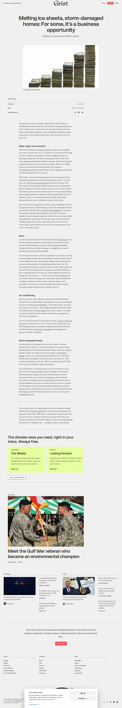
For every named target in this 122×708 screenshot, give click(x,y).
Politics (6, 663)
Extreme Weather (9, 670)
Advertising (78, 668)
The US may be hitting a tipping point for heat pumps (47, 606)
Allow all (82, 693)
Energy (6, 660)
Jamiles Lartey (12, 562)
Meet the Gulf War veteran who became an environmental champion (43, 553)
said (67, 161)
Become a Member (80, 665)
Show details (33, 704)
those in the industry (38, 305)
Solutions (6, 665)
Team (40, 663)
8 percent (64, 276)
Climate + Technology (78, 108)
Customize (81, 698)
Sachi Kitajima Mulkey (104, 596)
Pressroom (42, 673)
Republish (78, 670)
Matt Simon (42, 611)
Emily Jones (69, 603)
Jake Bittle (42, 598)
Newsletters (78, 660)
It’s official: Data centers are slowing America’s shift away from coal (49, 593)
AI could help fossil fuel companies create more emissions (47, 580)
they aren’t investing (43, 329)
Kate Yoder (10, 603)
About (41, 660)
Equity (20, 562)
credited (55, 156)
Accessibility (78, 673)
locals (52, 353)
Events (77, 663)
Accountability (8, 668)
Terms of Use (7, 702)
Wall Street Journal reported (38, 183)
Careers (41, 668)
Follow (104, 3)
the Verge (41, 311)
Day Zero (59, 170)
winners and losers (38, 411)
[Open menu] (116, 3)
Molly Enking (12, 99)
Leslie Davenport (103, 583)
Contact (41, 665)
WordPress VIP (18, 700)
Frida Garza (101, 611)
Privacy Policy (15, 702)
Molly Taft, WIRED (44, 585)
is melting (62, 240)
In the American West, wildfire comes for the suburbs (106, 591)
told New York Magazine (51, 210)
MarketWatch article (27, 170)
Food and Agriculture (10, 673)
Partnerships (43, 670)
